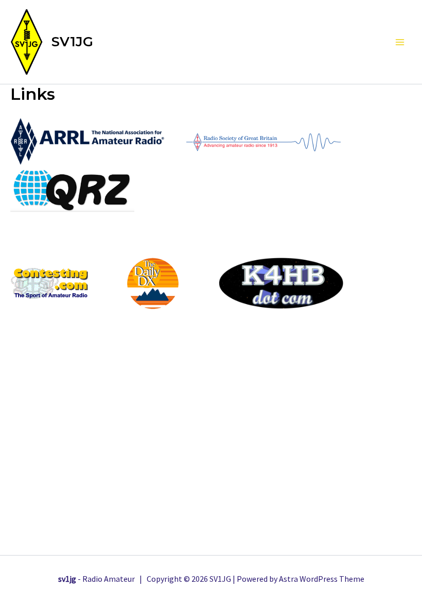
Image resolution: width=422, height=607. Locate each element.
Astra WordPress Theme (321, 579)
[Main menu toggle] (400, 42)
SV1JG (72, 41)
